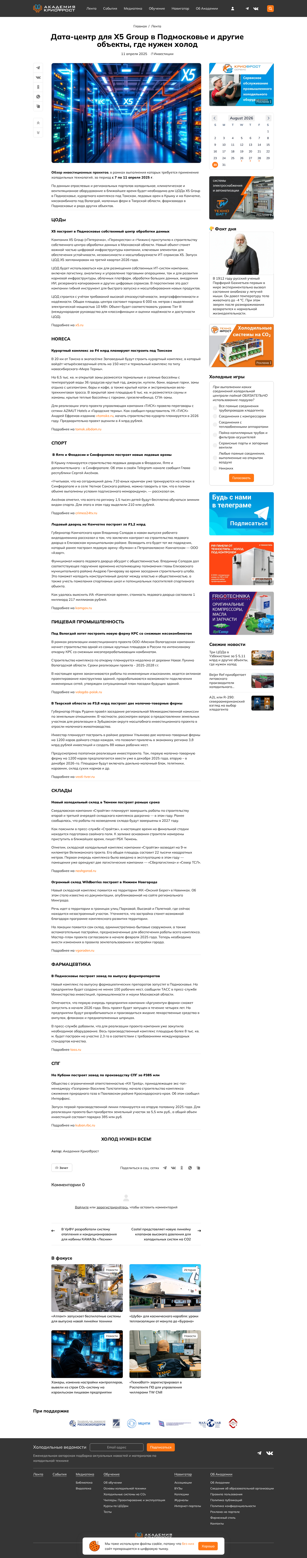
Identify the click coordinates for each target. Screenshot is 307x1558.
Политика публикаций (226, 1500)
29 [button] (268, 158)
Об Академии (220, 1482)
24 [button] (224, 158)
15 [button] (268, 145)
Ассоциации (183, 1482)
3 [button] (224, 138)
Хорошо (208, 1546)
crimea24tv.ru (86, 513)
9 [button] (215, 145)
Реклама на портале (225, 1512)
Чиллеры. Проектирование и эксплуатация (134, 1500)
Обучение (157, 8)
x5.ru (79, 325)
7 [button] (259, 138)
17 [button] (224, 151)
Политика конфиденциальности (233, 1506)
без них (188, 1543)
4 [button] (232, 138)
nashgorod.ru (85, 871)
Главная (140, 26)
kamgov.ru (83, 608)
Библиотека (84, 1482)
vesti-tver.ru (85, 777)
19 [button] (241, 151)
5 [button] (241, 138)
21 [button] (259, 151)
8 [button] (268, 138)
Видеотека (83, 1488)
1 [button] (268, 131)
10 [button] (224, 145)
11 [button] (232, 145)
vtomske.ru (104, 416)
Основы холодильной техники (125, 1488)
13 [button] (250, 145)
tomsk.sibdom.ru (88, 429)
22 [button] (268, 151)
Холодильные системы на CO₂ (125, 1494)
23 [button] (215, 158)
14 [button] (259, 145)
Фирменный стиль (223, 1518)
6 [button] (250, 138)
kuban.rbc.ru (85, 1125)
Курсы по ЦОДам (116, 1506)
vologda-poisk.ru (88, 692)
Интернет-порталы (187, 1506)
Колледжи (181, 1494)
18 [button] (232, 151)
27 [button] (250, 158)
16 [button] (215, 151)
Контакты (217, 1523)
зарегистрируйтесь (112, 1207)
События (110, 8)
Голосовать (241, 478)
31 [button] (224, 165)
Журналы (181, 1500)
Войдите (82, 1207)
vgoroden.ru (84, 950)
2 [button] (215, 138)
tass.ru (75, 1049)
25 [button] (232, 158)
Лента (91, 8)
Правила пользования (226, 1494)
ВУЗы (178, 1488)
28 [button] (259, 158)
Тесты (108, 1512)
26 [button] (241, 158)
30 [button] (215, 165)
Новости (112, 1270)
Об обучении (113, 1482)
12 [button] (241, 145)
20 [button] (250, 151)
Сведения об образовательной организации (242, 1488)
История (190, 1270)
